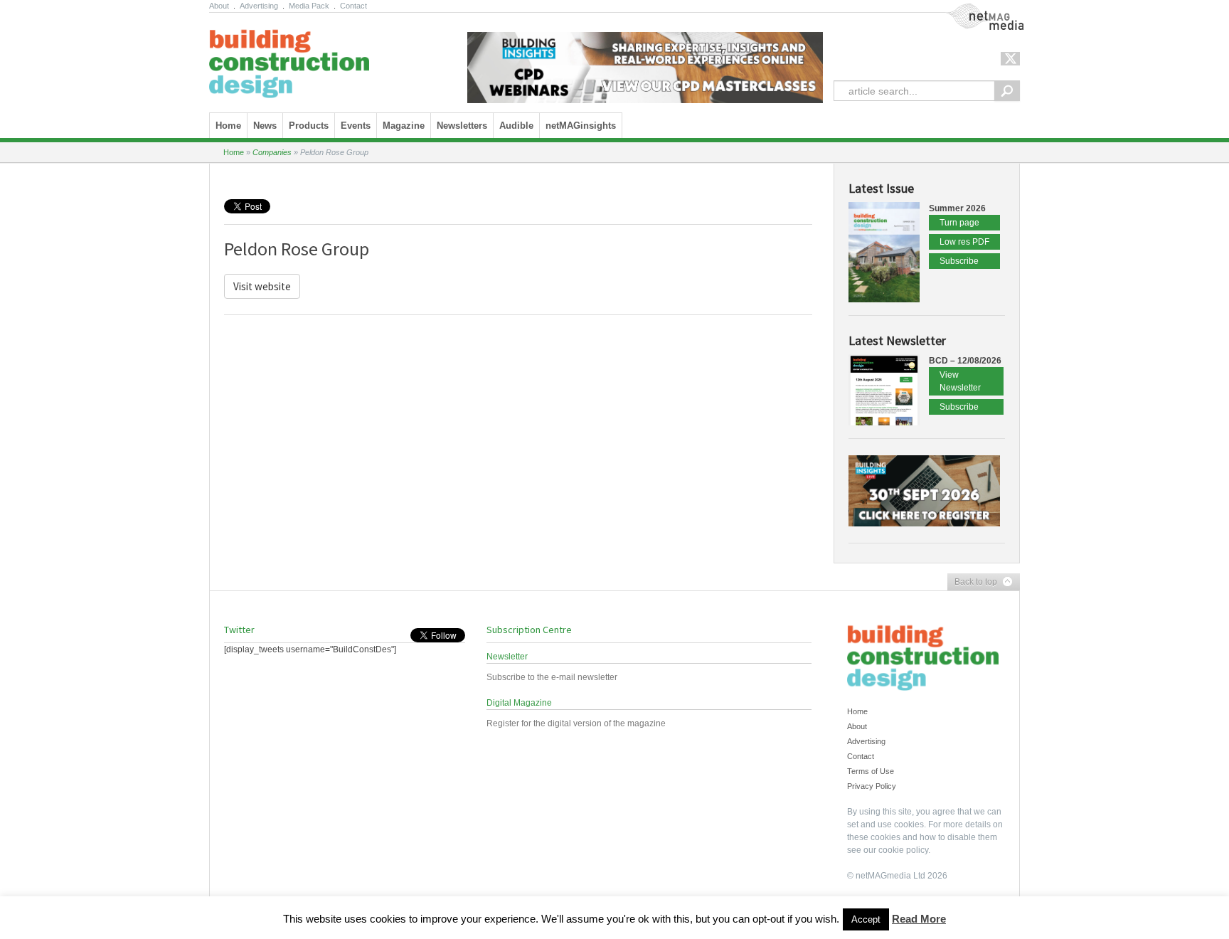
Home (228, 125)
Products (309, 125)
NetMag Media (973, 9)
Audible (516, 125)
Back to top (972, 582)
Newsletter (507, 657)
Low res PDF (964, 242)
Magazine (404, 125)
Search (1007, 90)
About (219, 5)
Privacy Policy (871, 786)
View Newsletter (960, 381)
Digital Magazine (519, 703)
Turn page (959, 223)
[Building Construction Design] (289, 59)
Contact (353, 5)
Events (356, 125)
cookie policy (903, 850)
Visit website (262, 286)
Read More (919, 919)
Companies (272, 152)
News (265, 125)
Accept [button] (865, 919)
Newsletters (462, 125)
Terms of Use (870, 771)
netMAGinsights (581, 125)
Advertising (259, 5)
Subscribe (959, 261)
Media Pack (309, 5)
